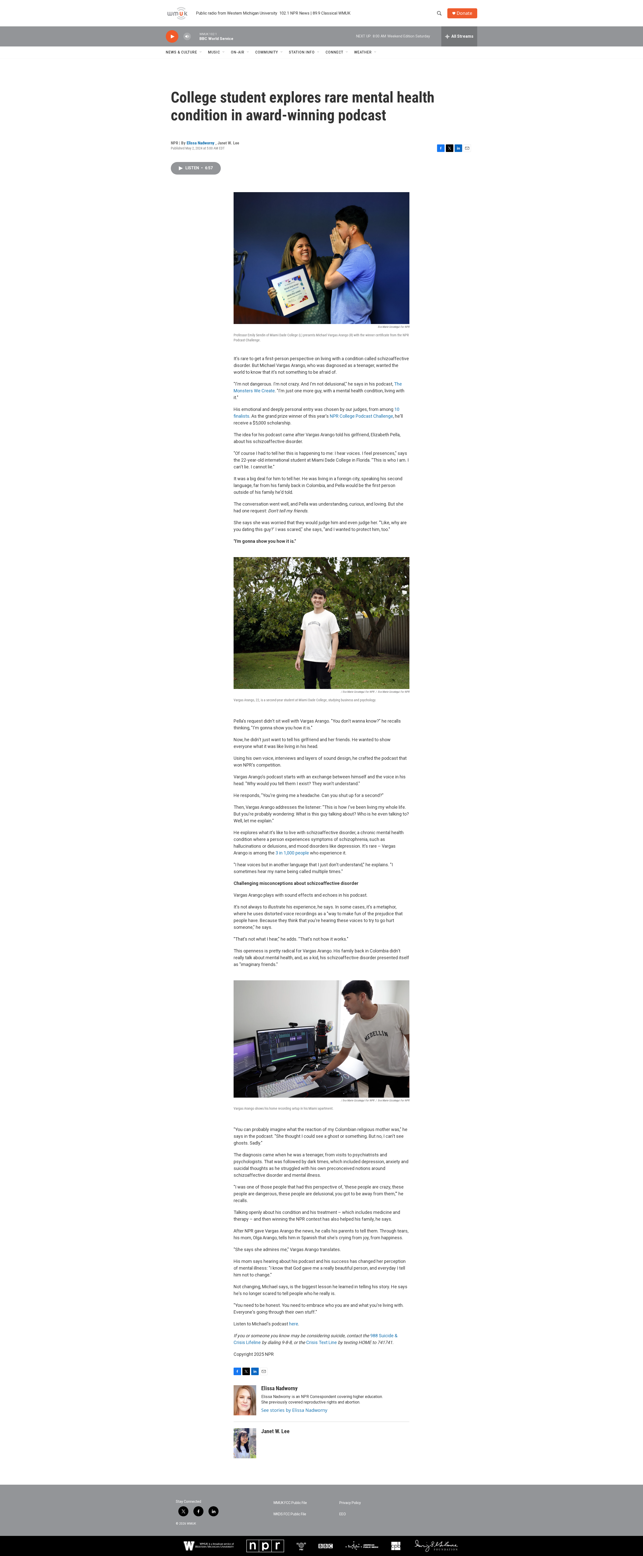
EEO (342, 1514)
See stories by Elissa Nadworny (294, 1410)
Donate (464, 13)
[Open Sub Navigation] (201, 52)
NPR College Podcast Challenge (361, 416)
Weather (363, 52)
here (293, 1323)
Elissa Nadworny (201, 142)
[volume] (187, 36)
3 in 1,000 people (292, 852)
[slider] (195, 36)
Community (266, 52)
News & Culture (181, 52)
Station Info (302, 52)
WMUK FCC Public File (290, 1503)
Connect (334, 52)
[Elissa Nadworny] (245, 1400)
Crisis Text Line (321, 1342)
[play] (172, 36)
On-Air (237, 52)
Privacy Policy (350, 1503)
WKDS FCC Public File (289, 1514)
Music (214, 52)
